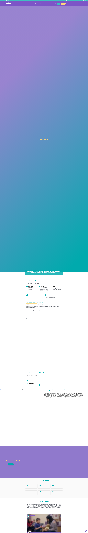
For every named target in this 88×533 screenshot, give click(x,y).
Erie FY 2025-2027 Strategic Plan (39, 315)
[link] (33, 3)
